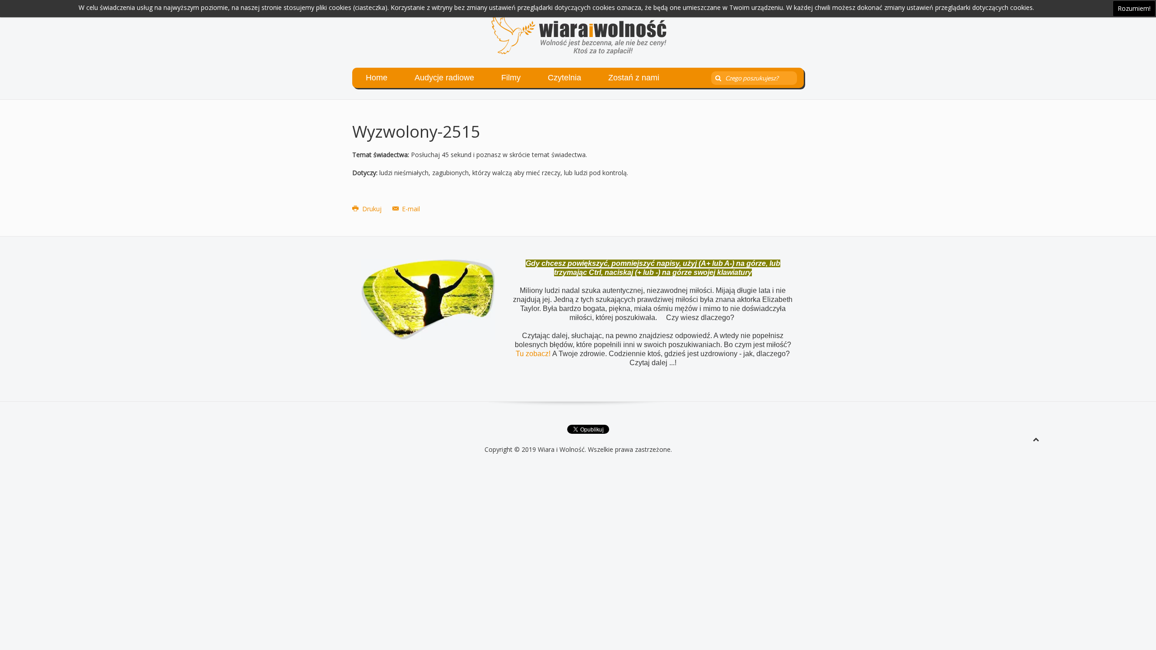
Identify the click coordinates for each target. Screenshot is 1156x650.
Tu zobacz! (534, 354)
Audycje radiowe (444, 77)
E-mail (410, 208)
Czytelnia (564, 77)
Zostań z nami (633, 77)
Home (376, 77)
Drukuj (371, 208)
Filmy (511, 77)
